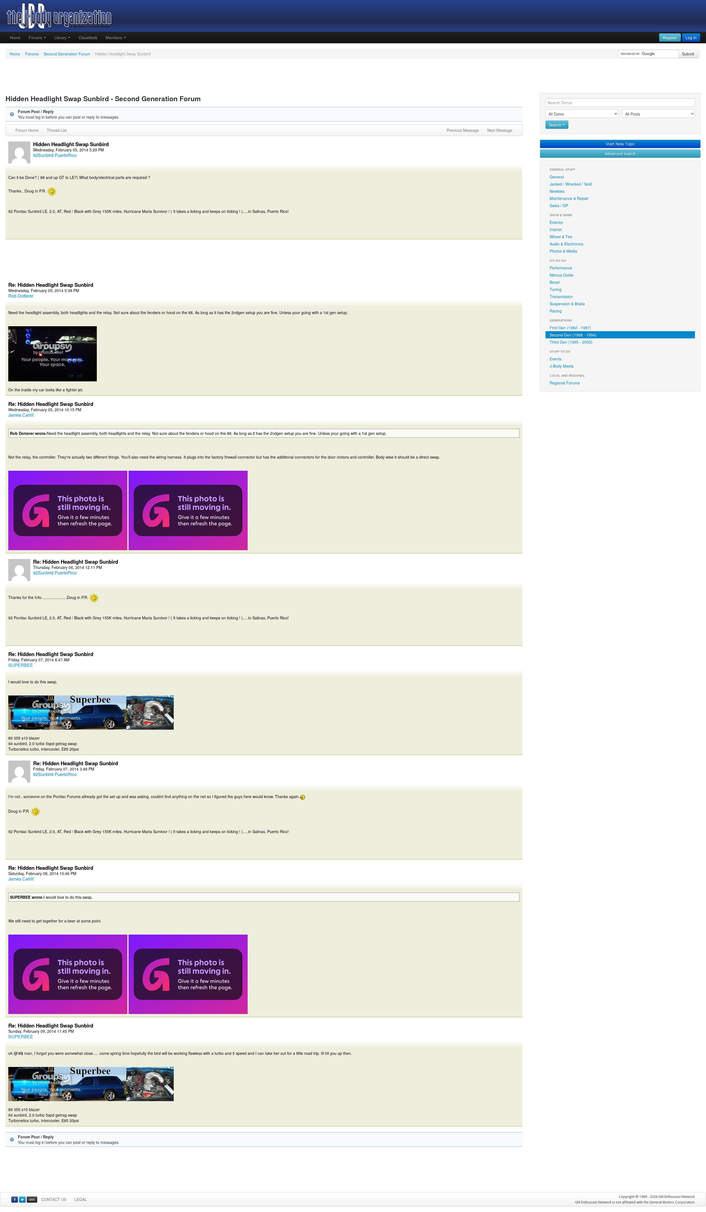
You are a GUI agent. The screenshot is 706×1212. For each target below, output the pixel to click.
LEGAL (80, 1199)
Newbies (557, 191)
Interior (556, 229)
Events (555, 359)
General (557, 177)
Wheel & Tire (561, 236)
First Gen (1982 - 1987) (570, 327)
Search (556, 124)
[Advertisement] (353, 76)
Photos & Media (563, 251)
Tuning (555, 289)
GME (32, 1199)
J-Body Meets (562, 366)
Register (670, 37)
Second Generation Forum (67, 54)
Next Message (499, 130)
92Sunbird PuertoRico (55, 155)
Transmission (561, 296)
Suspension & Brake (567, 303)
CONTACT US (53, 1199)
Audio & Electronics (566, 244)
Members (114, 37)
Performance (561, 268)
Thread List (57, 130)
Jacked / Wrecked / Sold (571, 184)
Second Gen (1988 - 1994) (573, 335)
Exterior (556, 222)
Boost (555, 282)
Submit (688, 54)
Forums (36, 37)
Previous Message (463, 130)
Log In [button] (691, 37)
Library (61, 37)
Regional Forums (565, 383)
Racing (556, 311)
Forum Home (27, 130)
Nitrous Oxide (561, 275)
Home (15, 37)
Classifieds (88, 37)
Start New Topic (620, 143)
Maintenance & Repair (569, 198)
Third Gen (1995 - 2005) (571, 342)
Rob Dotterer (20, 296)
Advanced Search (620, 153)
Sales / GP (559, 205)
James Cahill (21, 415)
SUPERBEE (20, 665)
